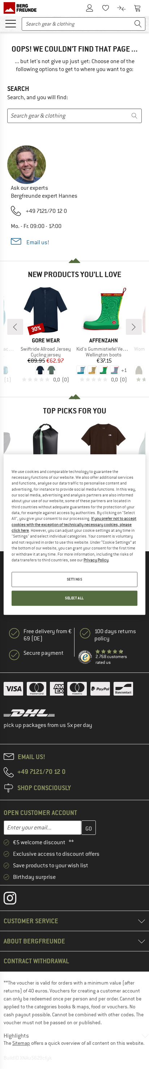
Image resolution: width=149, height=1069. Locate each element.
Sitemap (21, 1043)
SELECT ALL (74, 598)
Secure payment (44, 653)
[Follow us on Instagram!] (15, 899)
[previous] (15, 327)
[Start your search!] (138, 24)
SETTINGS (74, 579)
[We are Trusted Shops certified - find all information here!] (85, 657)
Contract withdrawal (36, 961)
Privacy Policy (96, 559)
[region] (74, 534)
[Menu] (10, 23)
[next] (134, 327)
